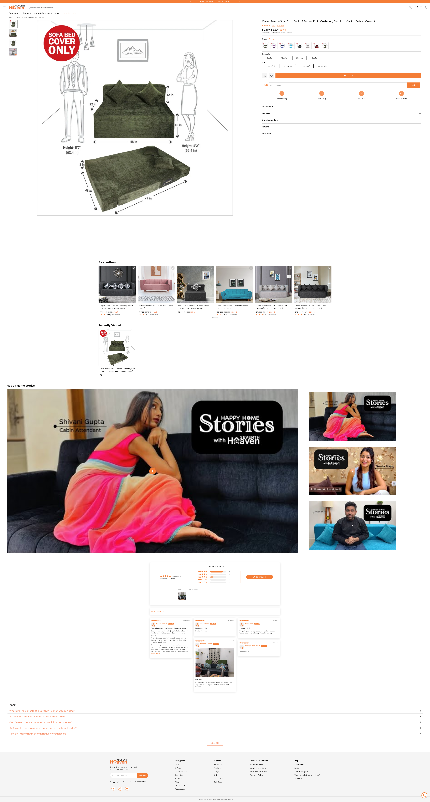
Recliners (178, 778)
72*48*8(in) (305, 66)
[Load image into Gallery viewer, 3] (13, 43)
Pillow (177, 782)
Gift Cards (218, 778)
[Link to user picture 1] (214, 662)
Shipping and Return (258, 768)
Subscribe (142, 775)
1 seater (314, 58)
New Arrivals (69, 13)
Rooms (26, 13)
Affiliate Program (302, 771)
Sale (57, 13)
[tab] (213, 317)
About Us (218, 764)
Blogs (216, 771)
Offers (216, 775)
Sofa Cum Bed (181, 771)
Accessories (180, 789)
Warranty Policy (256, 775)
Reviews (217, 768)
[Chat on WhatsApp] (424, 795)
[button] (266, 26)
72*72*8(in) (270, 66)
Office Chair (180, 785)
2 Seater (18, 17)
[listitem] (215, 1)
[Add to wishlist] (271, 75)
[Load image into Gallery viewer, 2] (13, 33)
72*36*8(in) (323, 66)
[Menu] (4, 7)
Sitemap (298, 778)
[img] (155, 620)
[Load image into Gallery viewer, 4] (13, 52)
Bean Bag (179, 775)
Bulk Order (218, 782)
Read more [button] (155, 653)
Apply (413, 85)
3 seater (269, 58)
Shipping (274, 32)
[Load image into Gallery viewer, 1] (13, 24)
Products (13, 13)
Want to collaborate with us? (307, 775)
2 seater (299, 58)
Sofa (177, 764)
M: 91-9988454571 (139, 782)
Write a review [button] (259, 577)
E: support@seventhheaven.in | (121, 782)
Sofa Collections (42, 13)
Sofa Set (178, 768)
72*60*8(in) (287, 66)
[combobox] (220, 7)
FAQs (297, 768)
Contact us (299, 764)
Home (10, 17)
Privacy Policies (256, 764)
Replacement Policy (258, 771)
